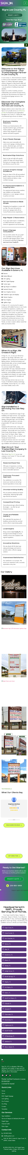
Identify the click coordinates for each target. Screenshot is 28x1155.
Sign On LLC (12, 454)
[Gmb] (10, 1075)
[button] (26, 45)
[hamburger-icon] (25, 3)
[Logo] (7, 3)
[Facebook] (3, 1075)
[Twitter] (6, 1075)
